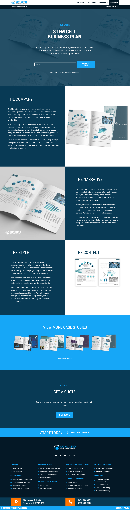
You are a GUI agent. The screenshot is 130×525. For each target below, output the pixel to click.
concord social (111, 6)
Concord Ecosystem (18, 6)
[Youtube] (65, 455)
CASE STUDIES (16, 476)
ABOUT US (14, 465)
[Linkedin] (69, 455)
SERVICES (102, 2)
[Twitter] (60, 455)
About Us (80, 2)
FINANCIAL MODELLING (103, 465)
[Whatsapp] (73, 455)
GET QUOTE (114, 2)
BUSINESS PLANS (45, 465)
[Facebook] (56, 455)
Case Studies (91, 2)
